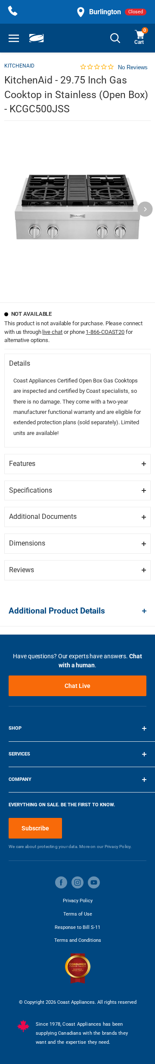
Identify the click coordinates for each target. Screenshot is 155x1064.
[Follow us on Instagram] (77, 882)
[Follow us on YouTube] (94, 882)
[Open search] (115, 38)
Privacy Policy (78, 901)
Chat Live (77, 685)
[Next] (145, 209)
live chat (52, 332)
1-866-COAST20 (105, 332)
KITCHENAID (19, 66)
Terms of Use (77, 914)
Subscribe (35, 828)
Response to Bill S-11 (77, 927)
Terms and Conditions (77, 940)
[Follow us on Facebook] (61, 882)
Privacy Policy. (118, 846)
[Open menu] (14, 38)
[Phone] (13, 11)
